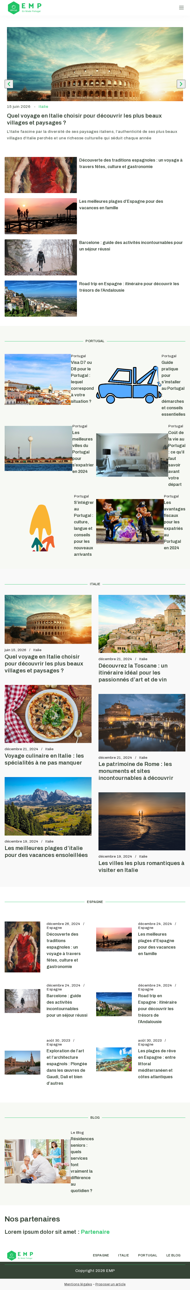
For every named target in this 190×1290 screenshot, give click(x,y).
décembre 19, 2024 (21, 841)
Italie (43, 106)
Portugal (78, 356)
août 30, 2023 (58, 1040)
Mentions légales (78, 1284)
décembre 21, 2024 (115, 659)
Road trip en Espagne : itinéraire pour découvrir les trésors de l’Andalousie (157, 1008)
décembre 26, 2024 (63, 924)
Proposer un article (110, 1284)
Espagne (54, 928)
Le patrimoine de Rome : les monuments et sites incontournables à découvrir (135, 771)
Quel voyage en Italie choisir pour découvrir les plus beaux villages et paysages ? (44, 664)
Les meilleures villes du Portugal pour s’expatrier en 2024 (83, 452)
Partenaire (95, 1232)
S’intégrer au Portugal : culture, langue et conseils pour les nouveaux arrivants (84, 528)
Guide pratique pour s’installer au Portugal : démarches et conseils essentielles (173, 388)
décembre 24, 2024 (155, 924)
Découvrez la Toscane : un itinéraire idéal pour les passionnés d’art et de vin (133, 673)
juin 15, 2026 (15, 650)
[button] (181, 7)
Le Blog (77, 1132)
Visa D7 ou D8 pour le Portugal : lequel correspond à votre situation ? (82, 382)
